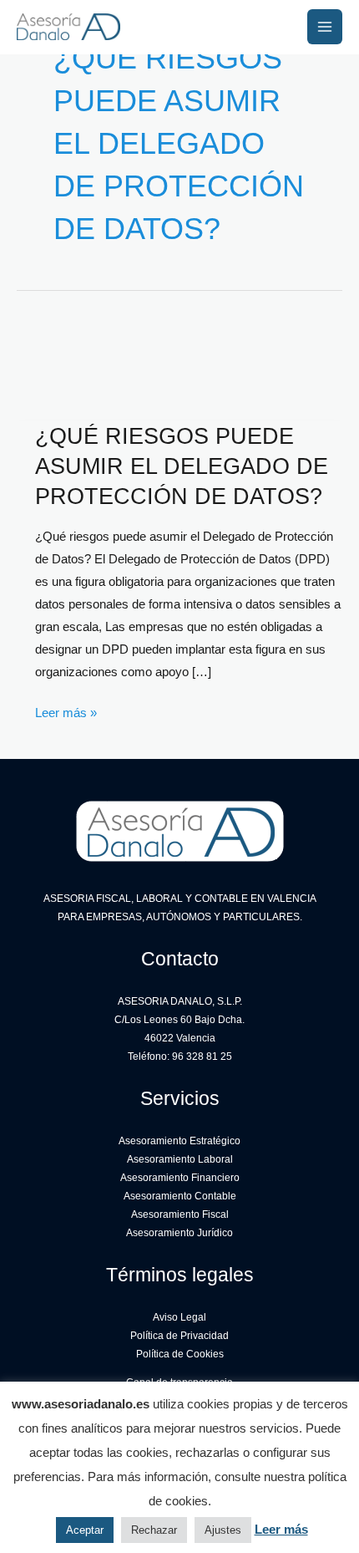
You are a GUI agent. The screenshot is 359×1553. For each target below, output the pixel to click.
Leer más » (66, 715)
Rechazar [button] (154, 1530)
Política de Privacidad (179, 1336)
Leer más (281, 1529)
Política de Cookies (180, 1354)
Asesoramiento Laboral (180, 1159)
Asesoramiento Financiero (180, 1178)
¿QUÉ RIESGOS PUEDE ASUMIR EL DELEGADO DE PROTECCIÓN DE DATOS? (181, 465)
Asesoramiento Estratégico (179, 1141)
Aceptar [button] (85, 1530)
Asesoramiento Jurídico (179, 1233)
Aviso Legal (179, 1317)
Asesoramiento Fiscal (180, 1214)
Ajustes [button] (223, 1530)
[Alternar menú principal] (324, 26)
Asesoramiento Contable (180, 1196)
